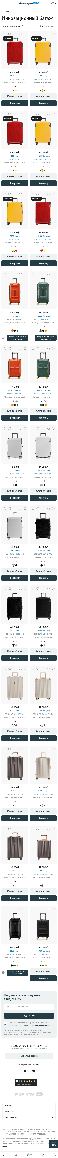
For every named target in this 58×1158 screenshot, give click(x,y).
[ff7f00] (12, 330)
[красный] (13, 90)
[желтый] (16, 90)
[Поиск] (3, 1154)
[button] (55, 1154)
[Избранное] (42, 1154)
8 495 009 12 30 (38, 1045)
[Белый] (16, 805)
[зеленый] (17, 330)
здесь (4, 1146)
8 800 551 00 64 (19, 1045)
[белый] (13, 725)
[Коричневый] (16, 725)
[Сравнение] (16, 1154)
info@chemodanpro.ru (29, 1064)
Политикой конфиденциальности (36, 1025)
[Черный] (15, 330)
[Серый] (13, 485)
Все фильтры (46, 25)
